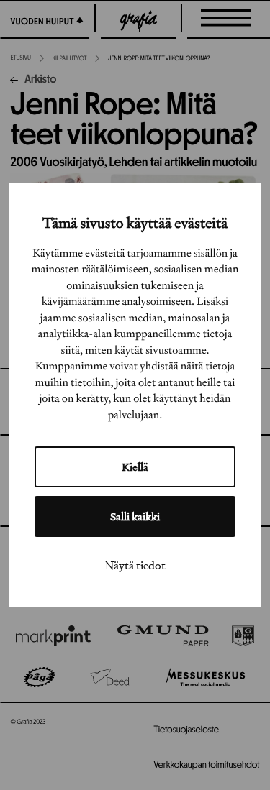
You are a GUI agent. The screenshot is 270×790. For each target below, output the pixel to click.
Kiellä (135, 466)
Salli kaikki (135, 516)
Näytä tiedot (135, 565)
